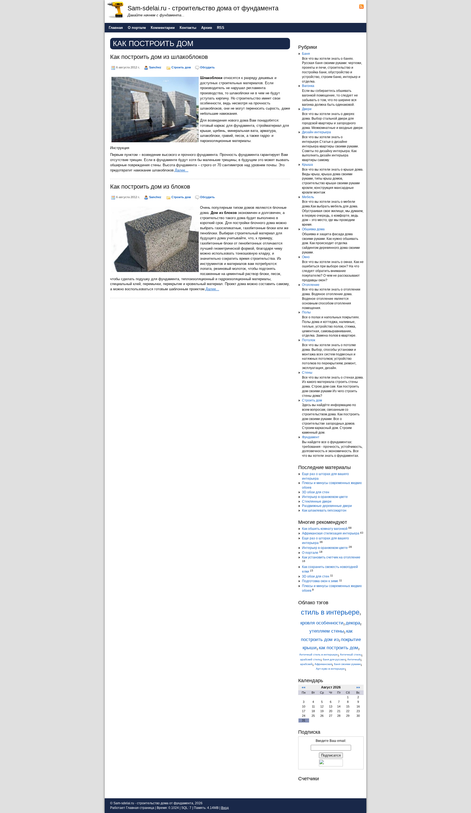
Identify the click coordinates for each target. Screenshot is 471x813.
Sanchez (155, 67)
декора (353, 622)
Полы (306, 312)
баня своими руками (347, 664)
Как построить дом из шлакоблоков (159, 56)
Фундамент (310, 437)
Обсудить (207, 67)
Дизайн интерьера (316, 132)
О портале (310, 553)
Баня (306, 54)
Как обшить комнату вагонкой (325, 529)
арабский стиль (310, 659)
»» (358, 687)
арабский (306, 664)
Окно (306, 257)
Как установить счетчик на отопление (331, 557)
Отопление (310, 285)
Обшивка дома (313, 229)
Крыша (307, 165)
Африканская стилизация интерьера (330, 533)
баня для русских (334, 659)
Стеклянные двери (316, 501)
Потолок (308, 340)
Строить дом (181, 67)
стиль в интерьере (330, 612)
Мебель (308, 197)
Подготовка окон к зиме (320, 581)
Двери (307, 109)
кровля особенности (321, 622)
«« (304, 687)
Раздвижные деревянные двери (327, 506)
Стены (307, 372)
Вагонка (308, 86)
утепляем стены (326, 631)
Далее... (181, 170)
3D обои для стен (315, 492)
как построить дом (338, 647)
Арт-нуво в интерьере (330, 668)
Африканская (323, 664)
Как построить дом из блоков (150, 186)
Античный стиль (350, 654)
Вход (225, 808)
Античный (353, 659)
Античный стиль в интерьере (318, 654)
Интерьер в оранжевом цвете (325, 497)
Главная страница (140, 808)
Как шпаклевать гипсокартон (324, 510)
